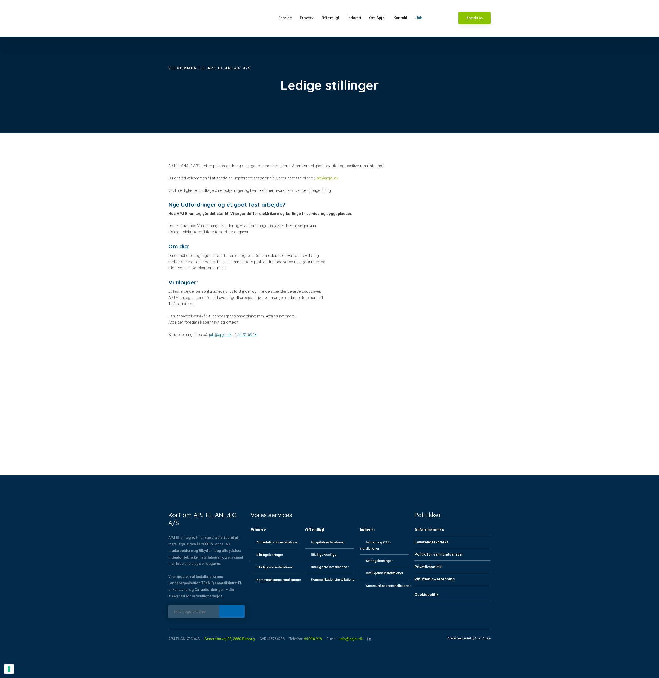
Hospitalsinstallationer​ (328, 542)
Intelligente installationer (275, 567)
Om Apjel (377, 17)
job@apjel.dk (327, 178)
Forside (285, 17)
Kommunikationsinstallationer (278, 580)
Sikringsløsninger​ (324, 555)
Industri (354, 17)
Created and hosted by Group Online (469, 638)
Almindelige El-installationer (277, 542)
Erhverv (306, 17)
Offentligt (330, 17)
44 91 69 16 (247, 334)
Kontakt (400, 17)
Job (418, 17)
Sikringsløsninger (269, 555)
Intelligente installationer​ (330, 567)
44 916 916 (313, 639)
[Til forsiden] (181, 18)
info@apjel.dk (351, 639)
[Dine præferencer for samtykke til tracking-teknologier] (9, 669)
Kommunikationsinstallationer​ (333, 579)
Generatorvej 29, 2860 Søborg (229, 639)
